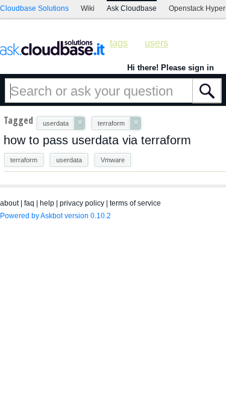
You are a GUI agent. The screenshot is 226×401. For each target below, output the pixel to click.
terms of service (135, 203)
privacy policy (82, 203)
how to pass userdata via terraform (97, 140)
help (47, 203)
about (9, 203)
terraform (23, 160)
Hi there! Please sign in (170, 67)
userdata (69, 160)
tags (119, 43)
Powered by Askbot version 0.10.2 (55, 216)
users (156, 43)
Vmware (113, 160)
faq (29, 203)
